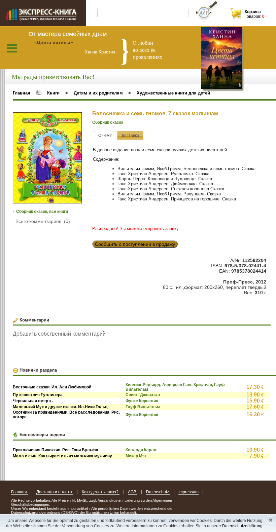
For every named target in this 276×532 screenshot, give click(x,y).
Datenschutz (158, 492)
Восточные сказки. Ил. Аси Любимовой (52, 387)
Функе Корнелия (142, 400)
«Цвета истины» (53, 42)
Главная (21, 93)
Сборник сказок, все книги (42, 211)
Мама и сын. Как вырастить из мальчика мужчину (62, 456)
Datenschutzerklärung (242, 526)
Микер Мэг (136, 456)
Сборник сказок (107, 122)
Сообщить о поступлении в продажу (135, 244)
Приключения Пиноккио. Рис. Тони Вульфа (55, 450)
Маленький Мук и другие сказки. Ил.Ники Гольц (60, 407)
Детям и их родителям (98, 93)
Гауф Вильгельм (143, 407)
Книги (53, 93)
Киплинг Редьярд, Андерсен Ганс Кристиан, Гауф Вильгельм (175, 387)
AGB (132, 492)
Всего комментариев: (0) (42, 221)
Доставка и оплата (54, 492)
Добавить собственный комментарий (59, 334)
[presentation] (105, 136)
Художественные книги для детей (173, 93)
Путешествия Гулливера (38, 394)
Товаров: (253, 16)
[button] (75, 118)
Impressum (188, 492)
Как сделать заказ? (100, 492)
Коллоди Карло (141, 450)
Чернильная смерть (33, 400)
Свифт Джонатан (143, 394)
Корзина (253, 11)
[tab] (105, 136)
